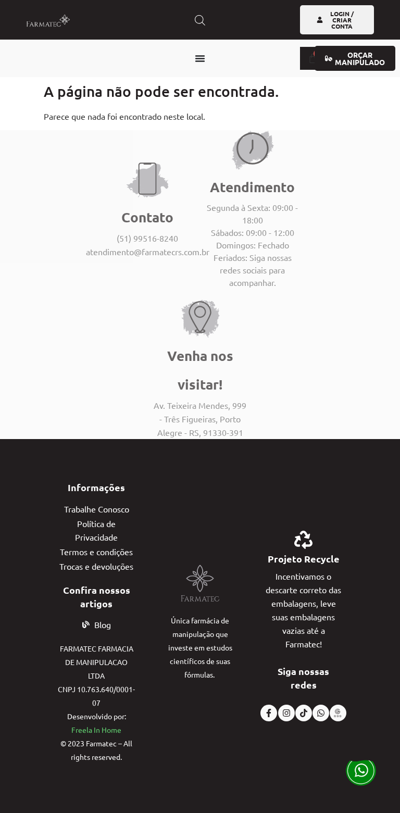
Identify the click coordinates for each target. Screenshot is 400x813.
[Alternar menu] (200, 58)
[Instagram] (286, 713)
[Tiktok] (303, 713)
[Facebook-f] (268, 713)
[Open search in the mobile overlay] (200, 19)
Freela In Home (96, 729)
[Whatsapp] (320, 713)
